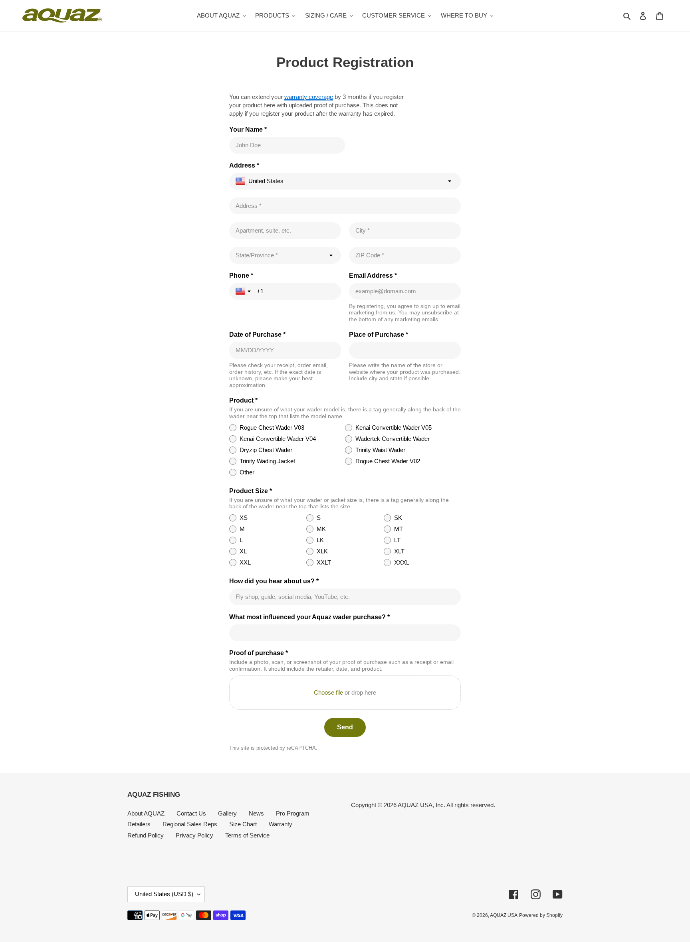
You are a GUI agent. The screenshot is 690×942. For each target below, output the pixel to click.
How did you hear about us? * (274, 581)
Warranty (280, 824)
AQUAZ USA (504, 915)
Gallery (227, 813)
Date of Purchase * (257, 334)
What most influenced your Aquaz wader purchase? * (309, 617)
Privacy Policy (194, 835)
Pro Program (292, 813)
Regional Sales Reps (190, 824)
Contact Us (191, 813)
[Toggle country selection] (244, 291)
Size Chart (243, 824)
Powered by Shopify (541, 915)
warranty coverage (308, 96)
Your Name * (248, 129)
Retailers (139, 824)
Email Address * (373, 275)
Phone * (241, 275)
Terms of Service (247, 835)
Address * (244, 165)
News (256, 813)
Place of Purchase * (378, 334)
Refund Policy (145, 835)
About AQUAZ (146, 813)
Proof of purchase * (258, 653)
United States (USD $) (164, 894)
